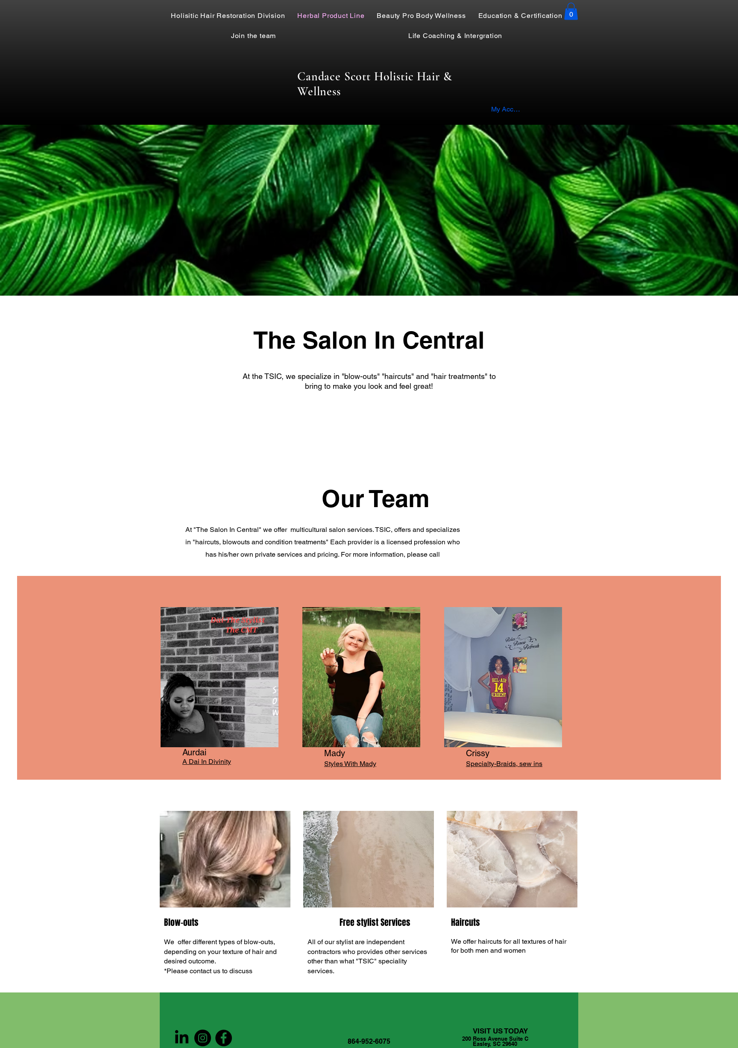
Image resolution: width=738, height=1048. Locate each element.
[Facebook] (223, 1038)
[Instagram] (202, 1038)
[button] (571, 11)
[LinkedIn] (181, 1038)
